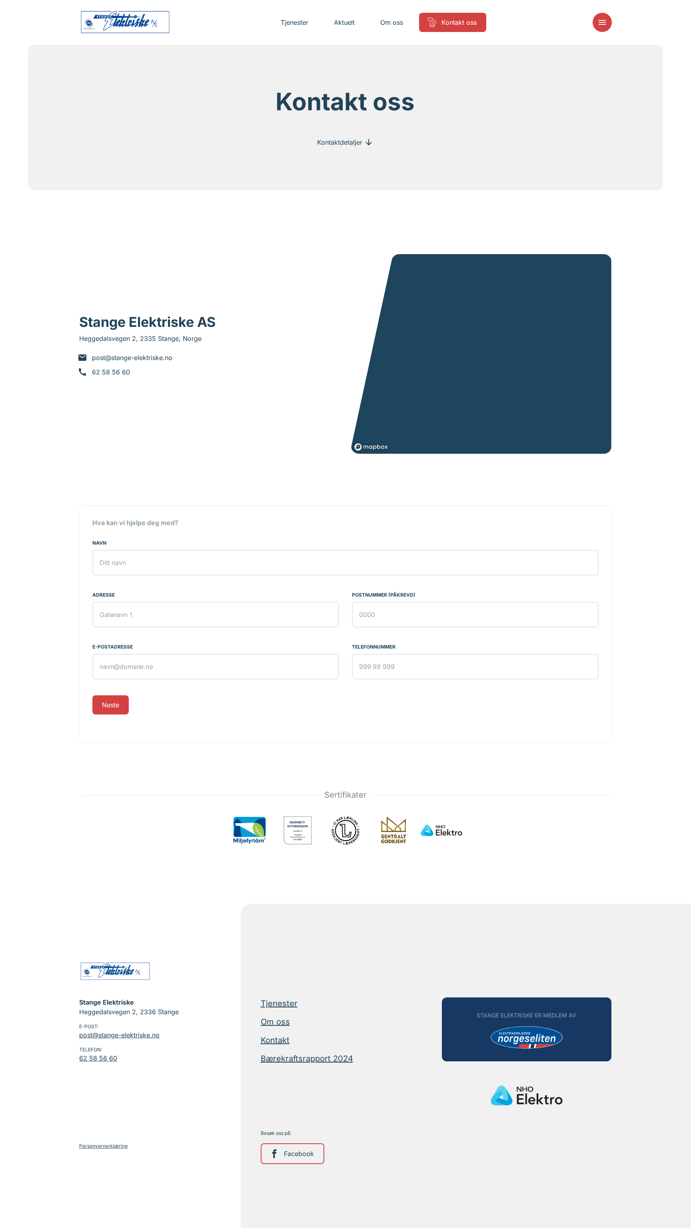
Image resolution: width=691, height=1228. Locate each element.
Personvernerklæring (103, 1146)
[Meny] (602, 22)
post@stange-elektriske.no (119, 1035)
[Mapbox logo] (371, 447)
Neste (110, 705)
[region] (481, 354)
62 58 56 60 (98, 1058)
